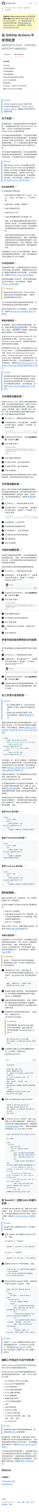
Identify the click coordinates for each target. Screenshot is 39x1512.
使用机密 (8, 10)
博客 (10, 1504)
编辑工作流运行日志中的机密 (18, 1359)
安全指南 (27, 8)
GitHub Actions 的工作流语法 (22, 275)
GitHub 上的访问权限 (10, 284)
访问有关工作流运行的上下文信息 (19, 768)
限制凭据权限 (8, 320)
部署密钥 (16, 327)
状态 (27, 1502)
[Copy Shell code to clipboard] (34, 1059)
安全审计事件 (12, 788)
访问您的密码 (8, 263)
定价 (32, 1502)
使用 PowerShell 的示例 (13, 838)
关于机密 (7, 118)
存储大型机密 (16, 929)
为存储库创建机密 (12, 396)
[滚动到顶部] (34, 1507)
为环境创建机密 (10, 483)
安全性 (19, 8)
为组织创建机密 (10, 549)
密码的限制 (8, 892)
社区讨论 (13, 1432)
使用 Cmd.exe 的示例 (12, 866)
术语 (18, 1502)
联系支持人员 (8, 1484)
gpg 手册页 (6, 952)
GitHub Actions (10, 8)
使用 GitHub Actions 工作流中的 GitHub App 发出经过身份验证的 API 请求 (19, 365)
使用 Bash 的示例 (10, 811)
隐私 (23, 1502)
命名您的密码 (8, 187)
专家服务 (4, 1504)
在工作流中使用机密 (13, 695)
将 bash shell (19, 1347)
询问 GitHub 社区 (9, 1481)
